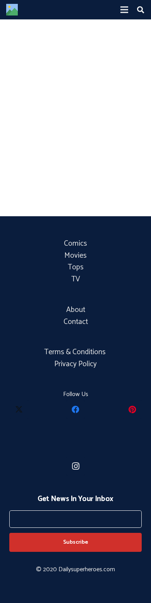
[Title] (12, 10)
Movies (75, 256)
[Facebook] (75, 409)
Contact (75, 322)
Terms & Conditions (75, 352)
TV (75, 279)
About (75, 310)
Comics (75, 244)
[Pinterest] (132, 409)
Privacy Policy (75, 364)
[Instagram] (75, 466)
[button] (140, 9)
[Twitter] (19, 409)
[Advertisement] (75, 134)
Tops (76, 267)
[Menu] (124, 9)
